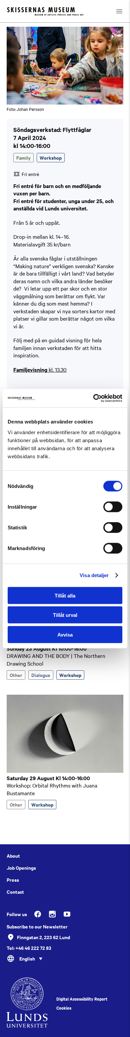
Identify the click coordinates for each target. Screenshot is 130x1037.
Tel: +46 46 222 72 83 (29, 947)
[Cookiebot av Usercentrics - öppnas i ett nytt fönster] (93, 398)
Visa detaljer (94, 575)
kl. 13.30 (40, 369)
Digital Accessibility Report (81, 999)
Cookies (63, 1008)
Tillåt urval (65, 615)
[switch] (112, 506)
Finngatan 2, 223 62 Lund (43, 936)
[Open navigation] (119, 11)
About (13, 855)
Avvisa (65, 634)
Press (13, 879)
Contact (15, 891)
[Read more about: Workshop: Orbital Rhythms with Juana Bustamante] (65, 770)
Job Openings (21, 867)
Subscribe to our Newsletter (37, 926)
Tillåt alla (65, 595)
